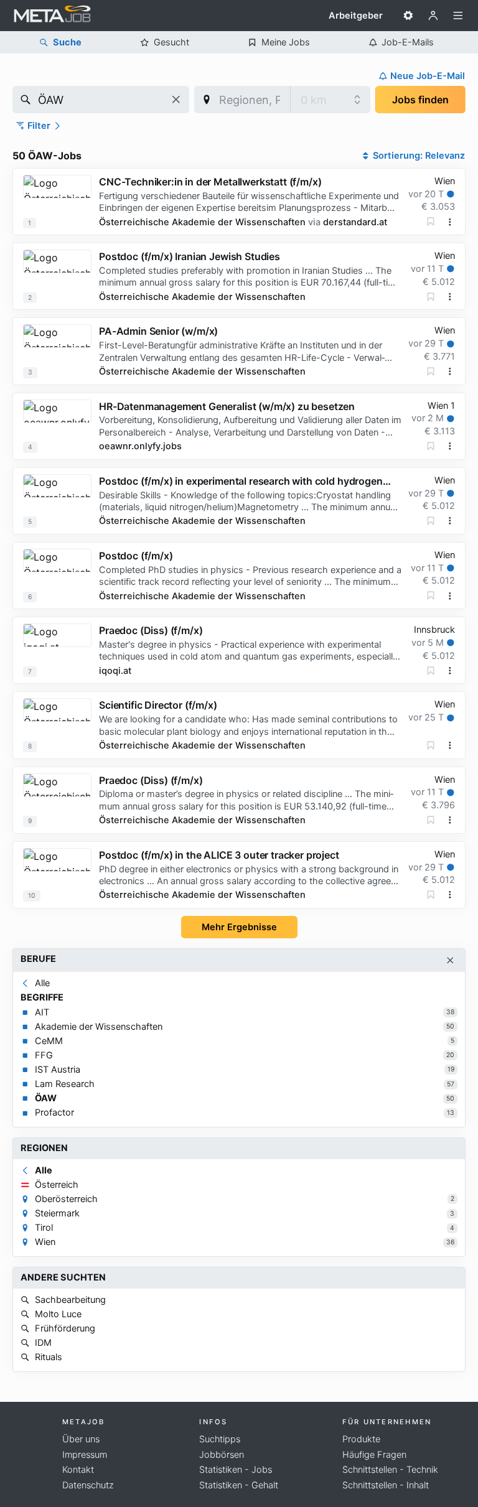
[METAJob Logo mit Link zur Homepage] (52, 15)
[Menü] (458, 15)
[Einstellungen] (408, 15)
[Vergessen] (430, 221)
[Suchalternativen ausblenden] (450, 960)
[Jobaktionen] (450, 222)
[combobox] (100, 99)
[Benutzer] (433, 15)
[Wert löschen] (176, 99)
